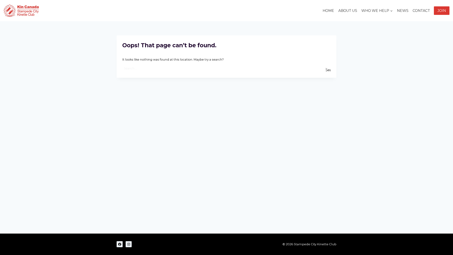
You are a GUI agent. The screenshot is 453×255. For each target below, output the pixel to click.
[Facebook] (120, 244)
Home (328, 10)
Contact (421, 10)
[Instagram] (129, 244)
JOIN (441, 10)
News (402, 10)
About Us (347, 10)
